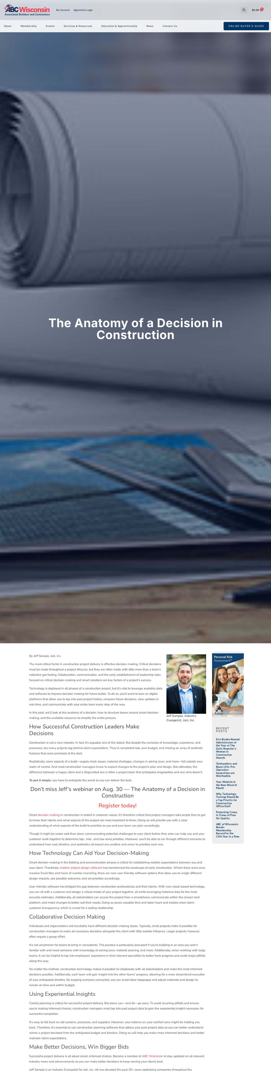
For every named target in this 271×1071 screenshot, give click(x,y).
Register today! (118, 805)
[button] (244, 10)
